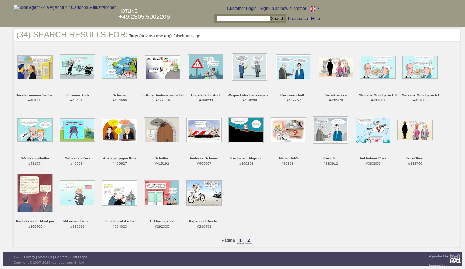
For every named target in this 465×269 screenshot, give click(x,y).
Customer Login (242, 8)
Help (315, 18)
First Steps (78, 257)
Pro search (298, 18)
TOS (17, 257)
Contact (61, 257)
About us (45, 257)
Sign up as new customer (283, 8)
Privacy (29, 257)
